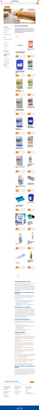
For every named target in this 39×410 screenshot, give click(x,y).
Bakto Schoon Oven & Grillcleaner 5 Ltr (31, 107)
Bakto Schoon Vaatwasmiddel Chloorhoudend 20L (31, 126)
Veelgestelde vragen (28, 392)
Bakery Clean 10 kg (31, 202)
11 (32, 274)
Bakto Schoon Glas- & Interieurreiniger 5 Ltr (19, 148)
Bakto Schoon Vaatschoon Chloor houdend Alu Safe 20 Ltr (20, 72)
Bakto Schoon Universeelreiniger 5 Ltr (20, 91)
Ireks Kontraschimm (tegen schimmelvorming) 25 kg (20, 52)
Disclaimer (25, 407)
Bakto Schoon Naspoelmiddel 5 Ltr (19, 129)
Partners (27, 390)
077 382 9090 (17, 392)
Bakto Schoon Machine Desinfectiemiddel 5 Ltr (20, 110)
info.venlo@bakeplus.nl (18, 391)
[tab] (8, 27)
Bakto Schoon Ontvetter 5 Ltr (30, 88)
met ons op (17, 374)
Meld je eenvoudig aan (23, 330)
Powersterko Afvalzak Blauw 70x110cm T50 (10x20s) (30, 223)
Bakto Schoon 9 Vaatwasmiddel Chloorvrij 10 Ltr (30, 145)
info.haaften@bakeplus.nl (7, 391)
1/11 (32, 35)
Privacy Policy (14, 407)
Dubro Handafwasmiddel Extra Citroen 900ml (31, 242)
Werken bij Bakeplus (28, 388)
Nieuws (27, 391)
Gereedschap (17, 302)
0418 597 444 (6, 392)
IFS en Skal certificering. (24, 317)
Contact (27, 389)
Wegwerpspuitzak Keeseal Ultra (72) (31, 184)
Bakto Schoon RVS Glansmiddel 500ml (31, 165)
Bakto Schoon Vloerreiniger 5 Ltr (31, 69)
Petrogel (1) (18, 262)
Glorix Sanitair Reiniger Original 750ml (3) (31, 261)
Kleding (17, 303)
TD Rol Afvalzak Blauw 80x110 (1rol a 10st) (19, 206)
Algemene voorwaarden (19, 407)
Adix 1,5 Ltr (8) (18, 243)
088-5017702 (6, 393)
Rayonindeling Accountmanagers (30, 393)
